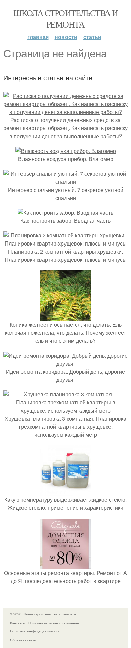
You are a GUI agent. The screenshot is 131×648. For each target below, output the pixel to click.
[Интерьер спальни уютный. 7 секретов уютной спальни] (65, 181)
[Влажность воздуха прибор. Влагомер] (65, 151)
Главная (38, 37)
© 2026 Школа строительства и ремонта (43, 614)
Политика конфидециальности (35, 631)
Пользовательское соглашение (53, 622)
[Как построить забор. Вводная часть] (65, 212)
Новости (66, 37)
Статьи (92, 37)
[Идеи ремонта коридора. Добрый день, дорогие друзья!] (65, 363)
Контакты (17, 622)
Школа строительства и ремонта (65, 18)
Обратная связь (23, 640)
